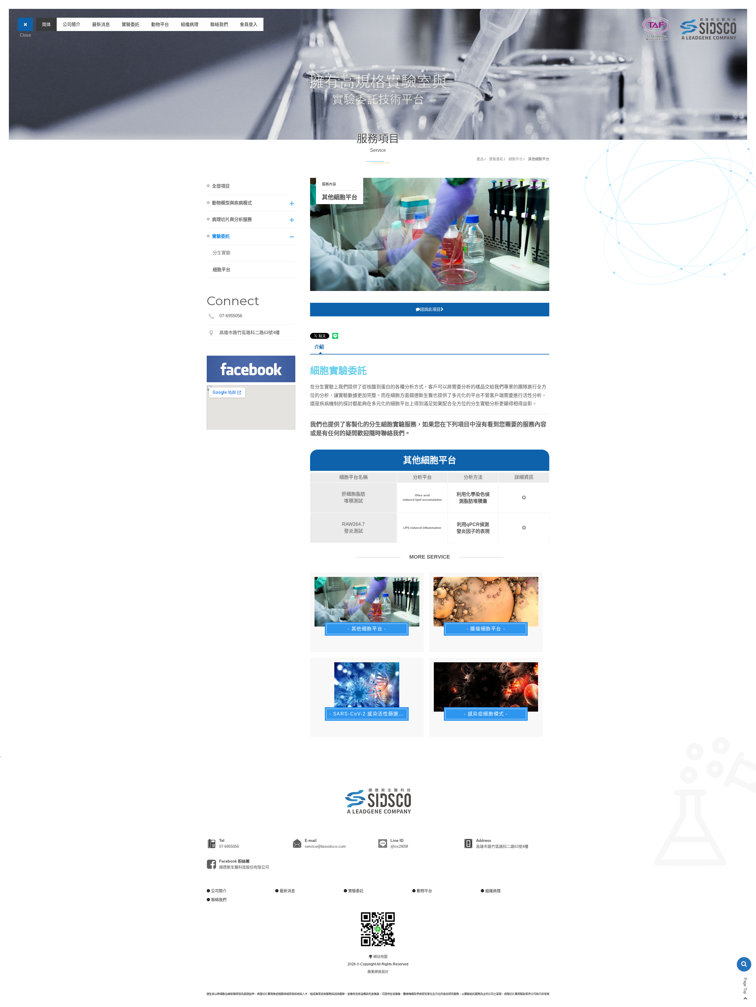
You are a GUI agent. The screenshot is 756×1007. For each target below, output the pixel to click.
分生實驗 (221, 252)
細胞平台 (516, 159)
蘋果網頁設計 (378, 972)
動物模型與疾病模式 (232, 202)
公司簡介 (71, 24)
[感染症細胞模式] (486, 687)
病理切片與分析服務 (232, 219)
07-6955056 (230, 315)
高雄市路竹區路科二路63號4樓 (249, 332)
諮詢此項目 (430, 309)
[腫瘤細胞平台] (486, 602)
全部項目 (221, 185)
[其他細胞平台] (367, 602)
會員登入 (249, 24)
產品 (480, 159)
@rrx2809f (399, 846)
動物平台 (160, 24)
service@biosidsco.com (325, 846)
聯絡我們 (219, 24)
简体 (46, 24)
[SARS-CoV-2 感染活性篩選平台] (367, 687)
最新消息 (101, 24)
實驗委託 (130, 24)
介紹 (319, 346)
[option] (429, 234)
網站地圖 (380, 957)
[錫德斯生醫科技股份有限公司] (708, 29)
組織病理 (189, 24)
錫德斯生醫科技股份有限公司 (244, 867)
